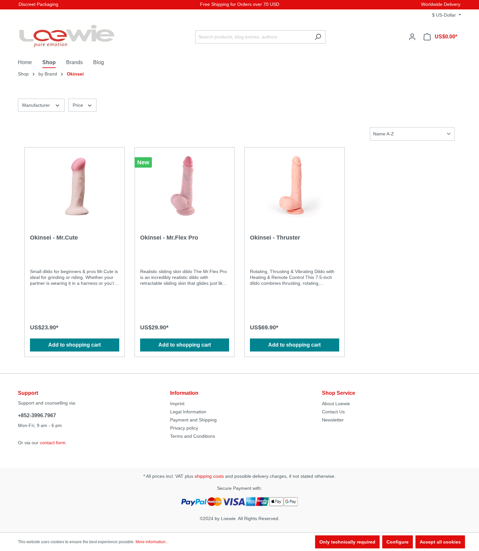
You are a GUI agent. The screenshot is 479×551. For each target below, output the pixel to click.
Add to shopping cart (74, 345)
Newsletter (333, 419)
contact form (52, 442)
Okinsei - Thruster (275, 237)
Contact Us (333, 411)
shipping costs (209, 476)
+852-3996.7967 (37, 415)
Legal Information (188, 411)
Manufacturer (36, 105)
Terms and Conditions (192, 436)
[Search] (318, 37)
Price (78, 105)
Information (184, 393)
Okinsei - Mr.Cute (54, 237)
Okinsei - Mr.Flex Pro (169, 237)
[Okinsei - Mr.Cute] (74, 185)
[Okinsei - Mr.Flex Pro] (184, 185)
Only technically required (347, 541)
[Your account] (412, 37)
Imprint (177, 403)
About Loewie (336, 403)
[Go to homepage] (67, 35)
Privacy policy (184, 428)
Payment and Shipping (193, 419)
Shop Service (338, 393)
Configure (397, 541)
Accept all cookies (440, 541)
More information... (152, 542)
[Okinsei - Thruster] (294, 185)
